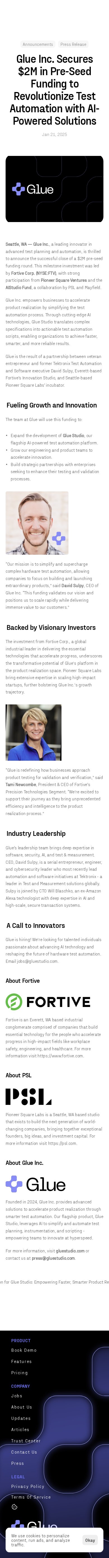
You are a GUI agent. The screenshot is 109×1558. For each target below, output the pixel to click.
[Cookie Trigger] (14, 1506)
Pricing (19, 1372)
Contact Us (24, 1451)
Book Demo (24, 1350)
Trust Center (26, 1440)
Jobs (16, 1395)
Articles (20, 1429)
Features (21, 1361)
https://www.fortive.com (60, 1055)
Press (17, 1463)
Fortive (12, 377)
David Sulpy (62, 370)
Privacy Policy (27, 1486)
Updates (21, 1418)
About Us (21, 1406)
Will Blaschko (60, 890)
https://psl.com (62, 1143)
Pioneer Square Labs (25, 385)
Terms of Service (31, 1496)
